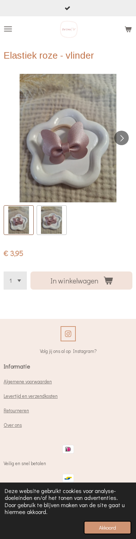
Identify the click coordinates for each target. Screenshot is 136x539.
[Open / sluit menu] (8, 29)
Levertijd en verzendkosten (31, 396)
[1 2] (15, 280)
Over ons (13, 425)
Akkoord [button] (107, 527)
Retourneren (16, 410)
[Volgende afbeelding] (121, 138)
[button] (19, 220)
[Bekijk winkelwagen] (128, 29)
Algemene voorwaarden (28, 381)
